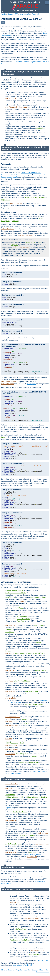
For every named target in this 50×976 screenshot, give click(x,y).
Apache (3, 14)
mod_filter (10, 692)
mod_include (10, 698)
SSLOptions (10, 795)
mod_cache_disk (11, 98)
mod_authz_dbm (16, 203)
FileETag (20, 621)
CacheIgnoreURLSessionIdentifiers (30, 653)
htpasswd (9, 808)
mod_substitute (11, 745)
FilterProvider (31, 692)
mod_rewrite (10, 852)
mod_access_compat (26, 235)
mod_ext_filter (11, 721)
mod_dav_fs (10, 625)
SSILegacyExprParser (34, 705)
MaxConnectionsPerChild (15, 593)
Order (41, 219)
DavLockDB (38, 625)
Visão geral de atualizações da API (29, 39)
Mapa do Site (43, 970)
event (22, 602)
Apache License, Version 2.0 (22, 965)
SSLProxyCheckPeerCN (14, 797)
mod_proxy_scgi (11, 726)
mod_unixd (14, 903)
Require (14, 245)
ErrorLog (23, 763)
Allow (3, 221)
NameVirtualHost (20, 812)
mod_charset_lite (12, 717)
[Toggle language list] (3, 22)
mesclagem (31, 384)
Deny (8, 221)
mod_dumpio (10, 754)
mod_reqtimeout (11, 750)
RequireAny (29, 197)
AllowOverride (23, 617)
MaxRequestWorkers (38, 597)
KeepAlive (9, 632)
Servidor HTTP (13, 14)
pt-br (47, 960)
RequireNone (40, 197)
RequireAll (5, 200)
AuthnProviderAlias (13, 844)
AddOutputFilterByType (20, 940)
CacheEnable (40, 670)
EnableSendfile (23, 619)
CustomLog (33, 763)
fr (42, 960)
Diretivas (11, 970)
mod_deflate (10, 820)
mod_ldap (9, 681)
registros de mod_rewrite (32, 855)
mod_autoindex (11, 784)
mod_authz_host (7, 229)
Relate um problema (42, 972)
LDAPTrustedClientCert (23, 681)
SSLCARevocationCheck (14, 743)
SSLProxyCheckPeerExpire (36, 797)
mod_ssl (8, 739)
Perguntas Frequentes (23, 970)
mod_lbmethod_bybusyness (16, 107)
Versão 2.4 (35, 14)
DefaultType (18, 608)
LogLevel (25, 719)
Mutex (38, 642)
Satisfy (15, 221)
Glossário (35, 970)
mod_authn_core (41, 844)
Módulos (4, 970)
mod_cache (9, 653)
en (38, 960)
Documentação (25, 14)
